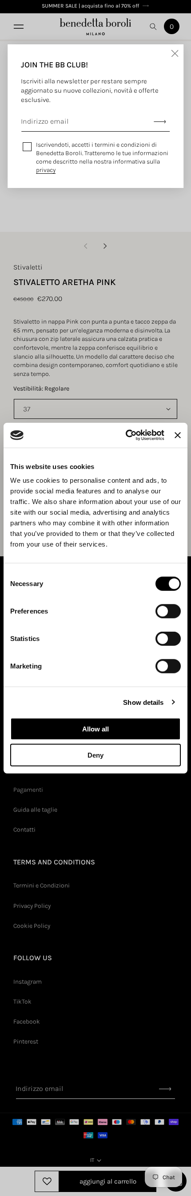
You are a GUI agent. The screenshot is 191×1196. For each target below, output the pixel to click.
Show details (143, 702)
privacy (46, 170)
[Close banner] (178, 435)
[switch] (168, 611)
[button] (18, 26)
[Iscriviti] (160, 121)
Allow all (95, 729)
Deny (95, 754)
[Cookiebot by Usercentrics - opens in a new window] (125, 435)
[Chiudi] (174, 53)
